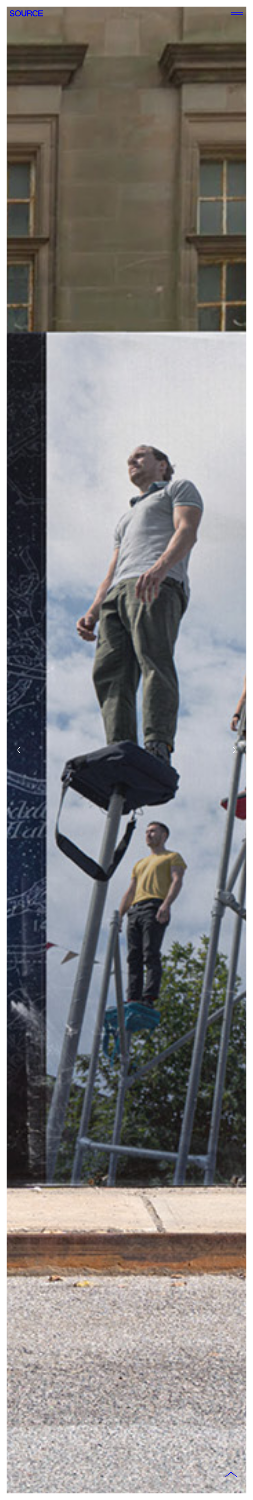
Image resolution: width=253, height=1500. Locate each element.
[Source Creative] (26, 13)
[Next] (234, 750)
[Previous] (19, 750)
